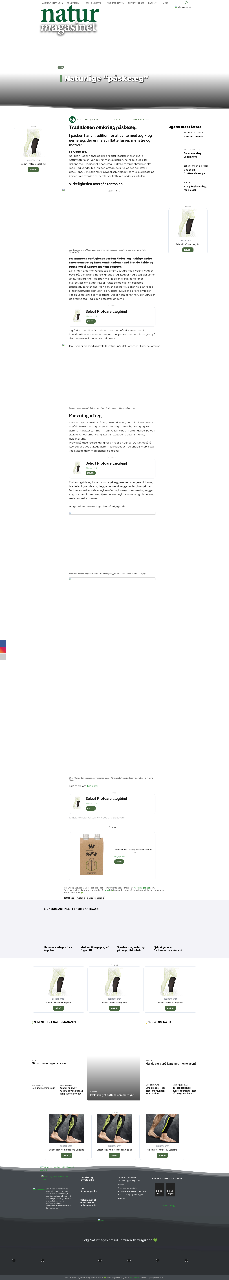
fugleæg (92, 785)
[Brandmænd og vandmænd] (174, 154)
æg (72, 898)
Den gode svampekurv (43, 1088)
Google (107, 890)
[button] (186, 2)
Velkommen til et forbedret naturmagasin (88, 1202)
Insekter (35, 1060)
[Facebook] (97, 111)
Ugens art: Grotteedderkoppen (195, 171)
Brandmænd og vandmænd (192, 154)
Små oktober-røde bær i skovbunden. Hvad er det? (156, 1090)
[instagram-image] (13, 1260)
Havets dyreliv (192, 149)
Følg (170, 1184)
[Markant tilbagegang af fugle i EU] (96, 929)
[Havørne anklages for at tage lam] (59, 929)
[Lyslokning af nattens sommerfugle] (113, 1063)
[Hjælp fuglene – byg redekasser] (174, 187)
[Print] (116, 111)
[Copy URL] (122, 111)
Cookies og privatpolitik (87, 1178)
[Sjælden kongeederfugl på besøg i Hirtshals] (132, 929)
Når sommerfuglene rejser (49, 1063)
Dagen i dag (167, 1205)
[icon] (77, 1241)
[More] (128, 111)
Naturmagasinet (89, 119)
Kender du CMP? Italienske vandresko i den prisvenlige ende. (71, 1091)
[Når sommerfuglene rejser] (58, 1042)
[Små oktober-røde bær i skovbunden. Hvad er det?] (158, 1076)
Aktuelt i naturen (193, 132)
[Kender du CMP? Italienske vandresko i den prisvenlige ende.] (72, 1076)
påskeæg (99, 898)
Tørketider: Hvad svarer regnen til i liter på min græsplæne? (184, 1090)
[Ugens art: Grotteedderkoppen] (174, 171)
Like (159, 1184)
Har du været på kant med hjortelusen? (171, 1063)
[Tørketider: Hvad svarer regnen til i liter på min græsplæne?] (185, 1076)
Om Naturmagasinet (89, 1190)
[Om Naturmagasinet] (106, 1191)
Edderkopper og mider (196, 166)
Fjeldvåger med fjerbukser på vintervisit (168, 949)
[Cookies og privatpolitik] (105, 1180)
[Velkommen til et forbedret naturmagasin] (105, 1202)
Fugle (60, 67)
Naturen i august (193, 136)
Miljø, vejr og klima (180, 1085)
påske (90, 898)
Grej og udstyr (38, 1085)
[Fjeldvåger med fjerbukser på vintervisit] (169, 929)
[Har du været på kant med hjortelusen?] (171, 1042)
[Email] (110, 111)
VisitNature (134, 1277)
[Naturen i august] (174, 137)
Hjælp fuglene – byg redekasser (195, 188)
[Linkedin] (104, 111)
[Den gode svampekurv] (44, 1076)
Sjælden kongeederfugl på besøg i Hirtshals (131, 949)
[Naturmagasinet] (72, 119)
